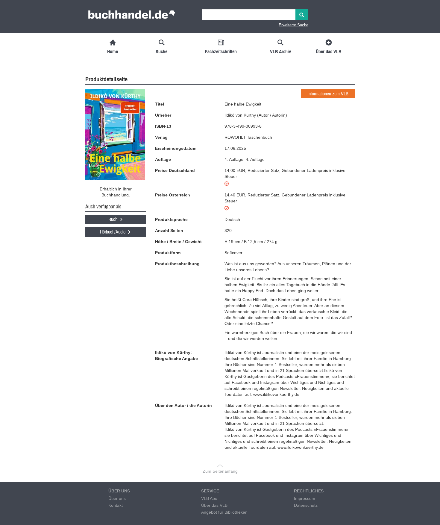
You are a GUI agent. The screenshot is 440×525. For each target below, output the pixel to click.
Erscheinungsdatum (175, 148)
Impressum (304, 498)
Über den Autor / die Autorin (183, 405)
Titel (159, 104)
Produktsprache (171, 219)
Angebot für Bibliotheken (224, 512)
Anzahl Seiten (169, 230)
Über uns (117, 498)
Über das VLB (214, 505)
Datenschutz (306, 505)
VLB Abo (209, 498)
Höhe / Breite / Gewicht (178, 241)
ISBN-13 (163, 126)
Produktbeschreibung (177, 263)
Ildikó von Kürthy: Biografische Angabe (176, 355)
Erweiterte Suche (293, 25)
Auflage (163, 159)
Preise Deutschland (175, 170)
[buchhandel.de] (131, 16)
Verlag (161, 137)
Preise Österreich (172, 195)
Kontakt (115, 505)
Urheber (163, 115)
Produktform (167, 252)
